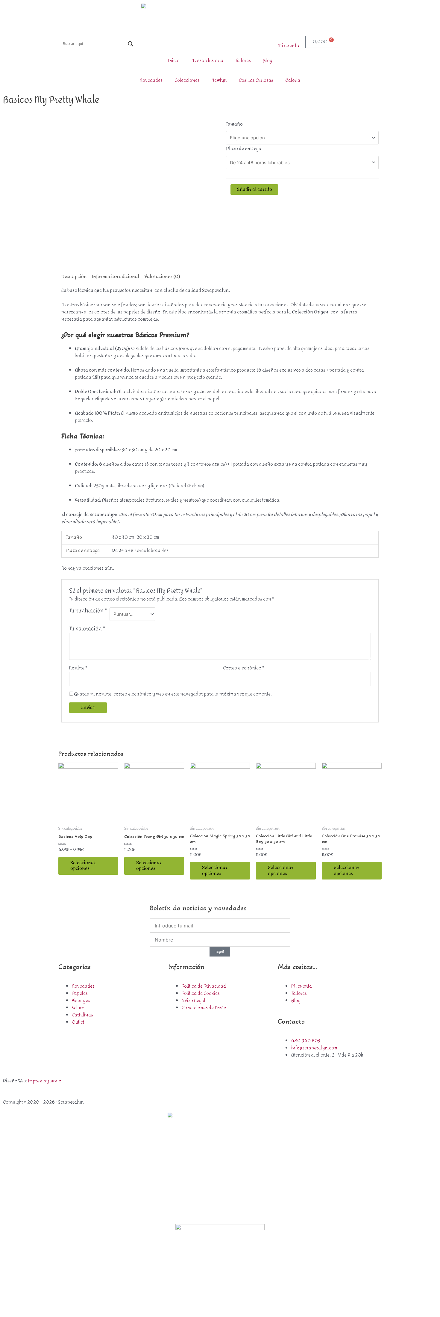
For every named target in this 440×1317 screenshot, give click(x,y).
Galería (292, 80)
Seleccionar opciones (83, 866)
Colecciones (187, 80)
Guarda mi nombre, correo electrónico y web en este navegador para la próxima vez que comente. (173, 694)
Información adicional (115, 276)
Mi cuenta (288, 45)
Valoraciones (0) (162, 276)
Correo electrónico (243, 668)
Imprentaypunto (44, 1081)
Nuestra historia (207, 60)
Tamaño (234, 124)
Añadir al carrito (254, 189)
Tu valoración (87, 629)
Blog (267, 60)
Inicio (174, 60)
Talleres (243, 60)
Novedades (151, 80)
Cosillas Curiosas (256, 80)
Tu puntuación (88, 611)
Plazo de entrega (243, 148)
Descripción (74, 276)
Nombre (78, 668)
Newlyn (219, 80)
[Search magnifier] (130, 44)
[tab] (74, 277)
